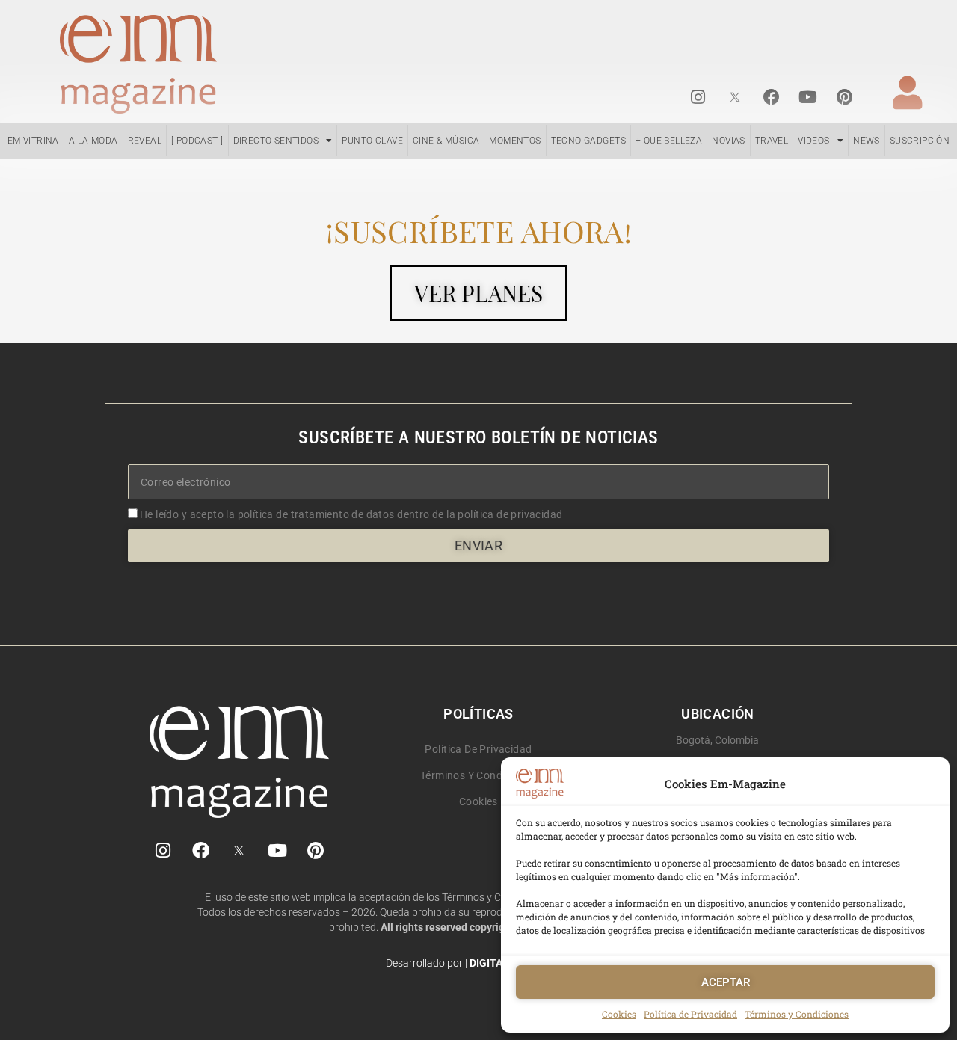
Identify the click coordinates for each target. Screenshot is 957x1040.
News (866, 140)
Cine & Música (446, 140)
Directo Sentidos (276, 140)
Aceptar (725, 982)
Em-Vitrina (33, 140)
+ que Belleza (669, 140)
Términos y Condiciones (797, 1014)
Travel (771, 140)
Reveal (144, 140)
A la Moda (93, 140)
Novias (728, 140)
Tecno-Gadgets (588, 140)
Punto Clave (372, 140)
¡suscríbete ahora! (478, 230)
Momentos (515, 140)
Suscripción (920, 140)
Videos (813, 140)
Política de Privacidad (690, 1014)
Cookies (619, 1014)
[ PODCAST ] (197, 140)
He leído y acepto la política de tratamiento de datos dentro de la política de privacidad (351, 514)
